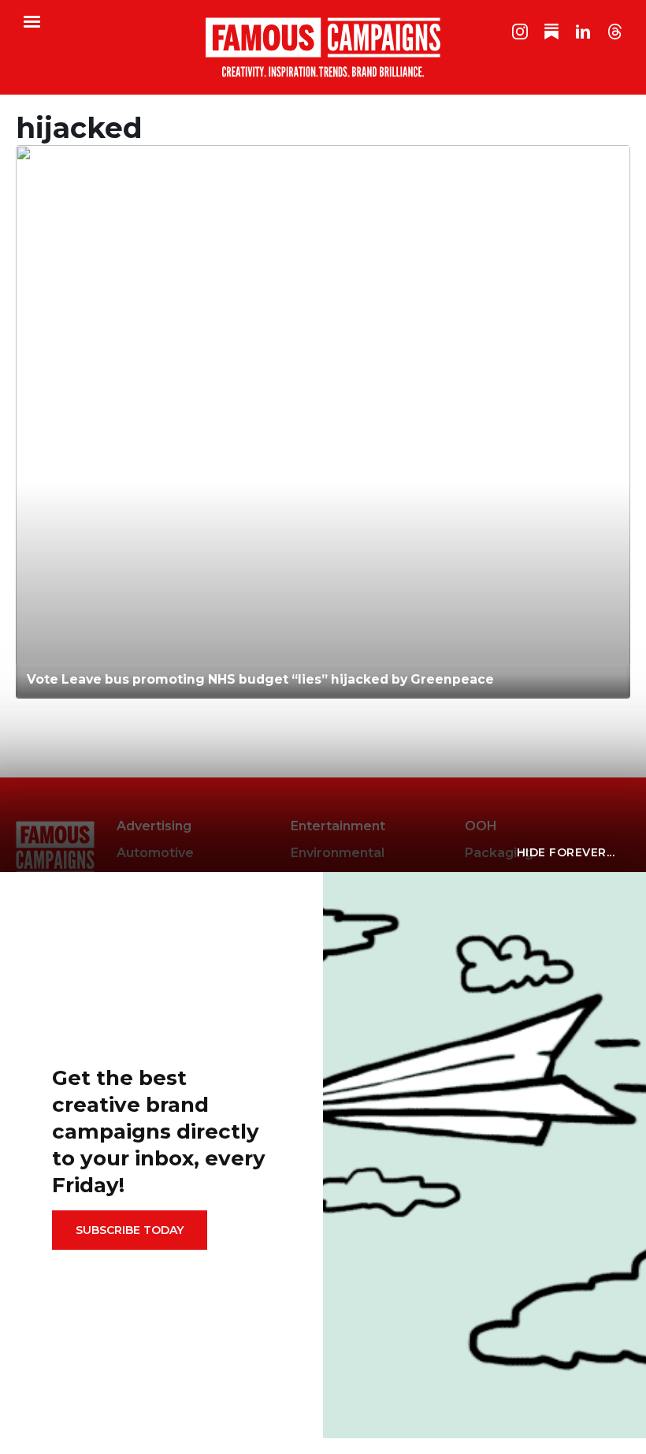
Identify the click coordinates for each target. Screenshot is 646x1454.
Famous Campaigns (323, 47)
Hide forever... (566, 852)
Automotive (155, 852)
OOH (481, 825)
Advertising (154, 825)
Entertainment (338, 825)
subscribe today (130, 1230)
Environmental (337, 852)
